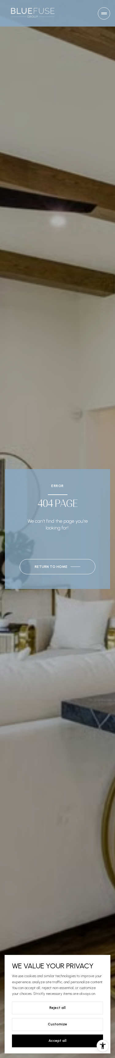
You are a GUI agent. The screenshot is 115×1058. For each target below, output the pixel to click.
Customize (57, 1024)
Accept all (57, 1040)
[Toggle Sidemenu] (104, 13)
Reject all (57, 1008)
